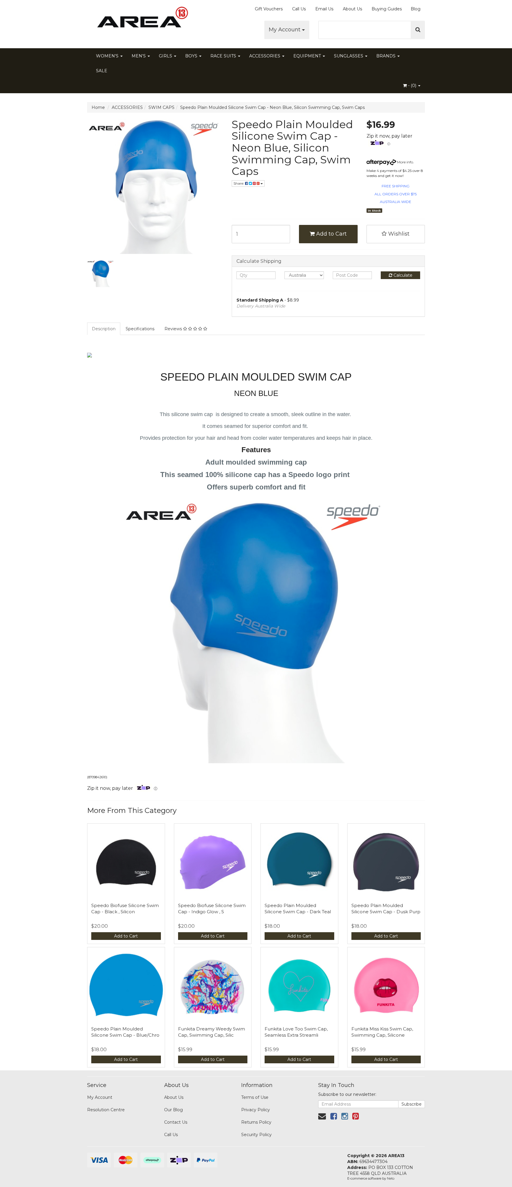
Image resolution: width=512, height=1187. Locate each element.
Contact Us (175, 1122)
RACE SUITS (223, 56)
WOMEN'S (108, 56)
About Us (352, 9)
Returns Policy (256, 1122)
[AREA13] (140, 20)
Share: (239, 183)
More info (404, 162)
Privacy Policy (255, 1109)
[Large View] (100, 273)
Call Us (299, 9)
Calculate (402, 275)
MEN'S (139, 56)
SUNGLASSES (349, 56)
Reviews (173, 328)
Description (104, 328)
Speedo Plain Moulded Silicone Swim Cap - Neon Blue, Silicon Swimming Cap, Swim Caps (272, 107)
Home (98, 107)
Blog (415, 9)
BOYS (192, 56)
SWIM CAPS (161, 107)
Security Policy (256, 1134)
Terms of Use (254, 1097)
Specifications (140, 328)
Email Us (324, 9)
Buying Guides (387, 9)
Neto (390, 1178)
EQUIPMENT (307, 56)
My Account (285, 29)
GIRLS (166, 56)
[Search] (418, 30)
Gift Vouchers (269, 9)
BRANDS (386, 56)
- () (412, 85)
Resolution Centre (106, 1109)
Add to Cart (331, 234)
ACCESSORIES (265, 56)
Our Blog (173, 1109)
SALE (101, 70)
